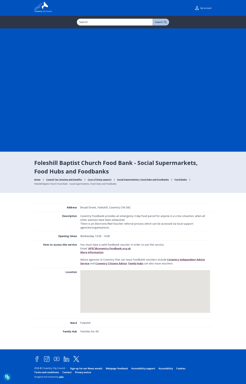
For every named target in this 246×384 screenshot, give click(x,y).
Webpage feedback (117, 368)
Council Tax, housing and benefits (64, 179)
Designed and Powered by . (49, 376)
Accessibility (166, 368)
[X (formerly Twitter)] (76, 359)
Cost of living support (99, 179)
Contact (67, 372)
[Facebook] (37, 359)
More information (91, 252)
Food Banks (181, 179)
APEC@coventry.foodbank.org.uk (109, 248)
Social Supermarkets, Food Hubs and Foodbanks (143, 179)
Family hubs (135, 263)
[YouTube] (57, 359)
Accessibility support (143, 368)
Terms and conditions (46, 372)
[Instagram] (47, 359)
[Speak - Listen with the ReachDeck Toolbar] (7, 377)
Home (37, 179)
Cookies (180, 368)
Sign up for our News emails (86, 368)
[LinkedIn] (66, 359)
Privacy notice (83, 372)
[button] (145, 290)
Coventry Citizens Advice (111, 263)
